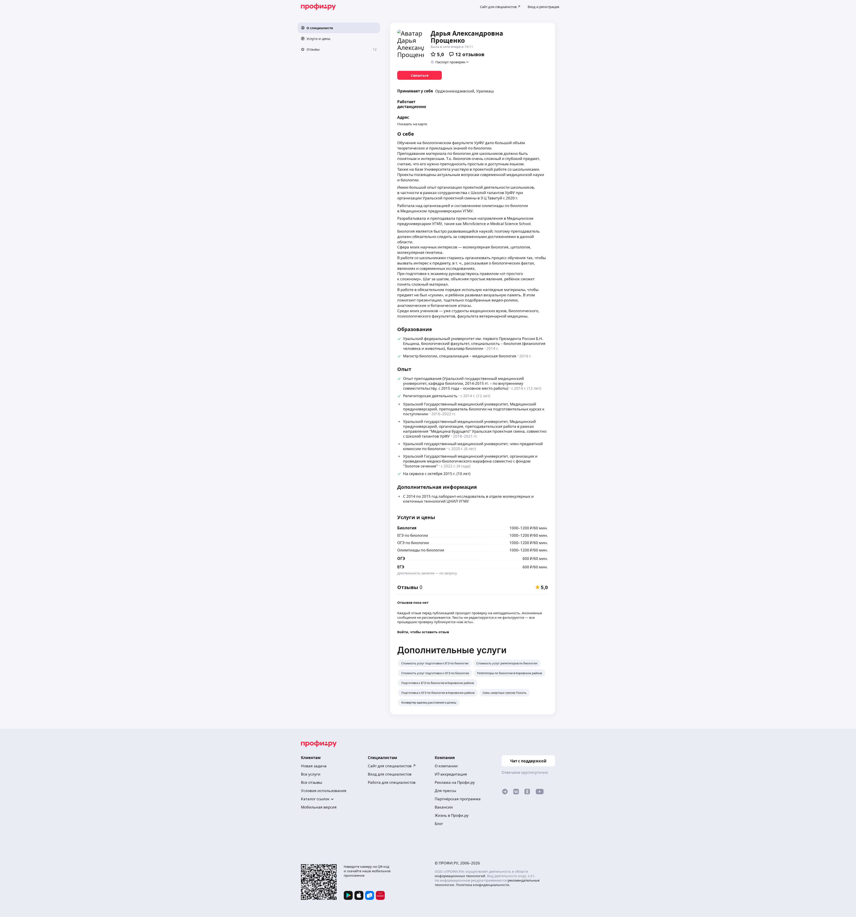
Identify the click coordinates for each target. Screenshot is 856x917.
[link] (419, 75)
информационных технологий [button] (460, 876)
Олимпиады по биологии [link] (420, 550)
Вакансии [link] (444, 807)
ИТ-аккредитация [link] (451, 774)
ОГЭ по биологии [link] (413, 542)
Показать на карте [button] (412, 124)
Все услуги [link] (310, 774)
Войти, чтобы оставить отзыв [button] (423, 632)
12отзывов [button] (469, 54)
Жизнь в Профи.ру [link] (452, 815)
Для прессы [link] (445, 790)
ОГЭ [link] (401, 558)
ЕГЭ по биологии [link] (412, 535)
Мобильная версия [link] (319, 807)
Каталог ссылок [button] (315, 798)
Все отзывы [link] (311, 782)
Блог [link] (439, 823)
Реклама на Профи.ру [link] (455, 782)
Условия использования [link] (323, 790)
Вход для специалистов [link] (390, 774)
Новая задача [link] (314, 765)
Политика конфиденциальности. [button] (483, 884)
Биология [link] (406, 527)
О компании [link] (446, 765)
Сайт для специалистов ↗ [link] (392, 765)
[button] (339, 28)
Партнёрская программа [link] (458, 798)
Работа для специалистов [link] (392, 782)
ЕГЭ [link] (400, 566)
